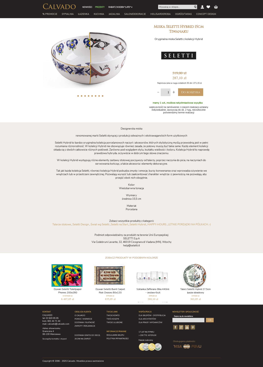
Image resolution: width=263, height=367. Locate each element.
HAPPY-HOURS (156, 224)
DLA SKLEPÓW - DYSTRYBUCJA (152, 315)
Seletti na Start (119, 224)
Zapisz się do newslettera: (183, 316)
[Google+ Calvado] (180, 327)
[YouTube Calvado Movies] (186, 327)
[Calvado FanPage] (175, 327)
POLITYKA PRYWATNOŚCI (118, 338)
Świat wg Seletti (100, 224)
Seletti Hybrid (138, 224)
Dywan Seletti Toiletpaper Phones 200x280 (68, 291)
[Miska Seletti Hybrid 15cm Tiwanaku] (89, 24)
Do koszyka (190, 92)
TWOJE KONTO (113, 315)
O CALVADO (80, 315)
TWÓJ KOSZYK (113, 319)
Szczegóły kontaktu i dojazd (54, 339)
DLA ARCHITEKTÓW (147, 319)
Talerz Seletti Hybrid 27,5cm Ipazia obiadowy (195, 291)
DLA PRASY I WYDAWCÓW (150, 322)
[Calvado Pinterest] (192, 327)
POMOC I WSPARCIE (83, 319)
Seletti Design (81, 224)
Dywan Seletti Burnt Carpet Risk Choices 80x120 (110, 291)
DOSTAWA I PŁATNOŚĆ (85, 322)
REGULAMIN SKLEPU (115, 335)
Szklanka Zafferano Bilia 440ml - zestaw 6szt (153, 291)
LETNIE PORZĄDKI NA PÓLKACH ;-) (189, 224)
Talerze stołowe (61, 224)
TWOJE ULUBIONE (115, 322)
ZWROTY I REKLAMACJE (85, 326)
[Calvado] (59, 6)
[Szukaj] (195, 7)
